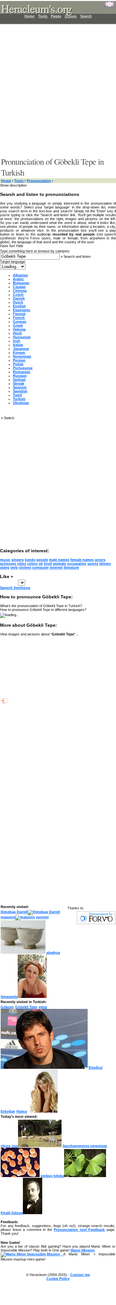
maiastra (8, 917)
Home (6, 181)
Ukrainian (21, 403)
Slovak (18, 383)
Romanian (21, 372)
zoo (15, 1146)
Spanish (20, 387)
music (5, 560)
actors (100, 560)
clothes (25, 567)
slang (4, 567)
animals (59, 564)
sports (92, 564)
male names (59, 560)
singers (17, 560)
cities (21, 564)
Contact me (80, 1275)
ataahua (53, 952)
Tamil (17, 395)
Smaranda (9, 997)
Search (86, 16)
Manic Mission (83, 1250)
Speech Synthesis (15, 588)
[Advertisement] (58, 90)
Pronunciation (39, 181)
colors (32, 564)
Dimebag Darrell (14, 912)
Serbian (19, 380)
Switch (9, 418)
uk (41, 564)
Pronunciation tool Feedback (79, 1230)
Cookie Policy (58, 1279)
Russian (20, 376)
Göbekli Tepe (26, 1007)
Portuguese (23, 368)
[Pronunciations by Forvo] (96, 923)
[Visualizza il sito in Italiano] (104, 6)
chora (5, 1146)
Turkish (19, 399)
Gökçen (7, 1007)
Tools (19, 181)
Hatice (21, 1111)
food (48, 564)
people (42, 560)
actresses (8, 564)
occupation (76, 564)
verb (14, 567)
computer (40, 567)
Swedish (20, 391)
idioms (105, 564)
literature (71, 567)
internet (56, 567)
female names (82, 560)
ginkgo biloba (52, 1176)
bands (30, 560)
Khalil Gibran (12, 1213)
